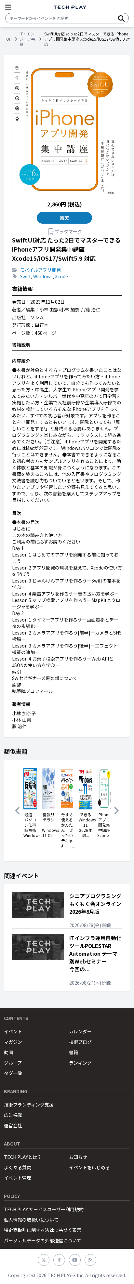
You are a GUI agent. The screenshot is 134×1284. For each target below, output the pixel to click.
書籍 (73, 1052)
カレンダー (80, 1031)
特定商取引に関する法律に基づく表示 (42, 1230)
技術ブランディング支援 (29, 1104)
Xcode (61, 276)
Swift (25, 276)
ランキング (80, 1062)
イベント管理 (17, 1177)
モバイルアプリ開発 (40, 270)
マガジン (13, 1042)
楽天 (64, 218)
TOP (8, 39)
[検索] (121, 18)
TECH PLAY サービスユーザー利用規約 (44, 1209)
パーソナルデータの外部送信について (42, 1240)
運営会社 (13, 1125)
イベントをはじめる (89, 1167)
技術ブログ (80, 1042)
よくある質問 (17, 1167)
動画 (8, 1052)
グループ (13, 1062)
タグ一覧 (13, 1073)
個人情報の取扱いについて (31, 1219)
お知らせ (78, 1157)
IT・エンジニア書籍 (27, 39)
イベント (13, 1031)
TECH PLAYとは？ (23, 1157)
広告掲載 (13, 1115)
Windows (43, 276)
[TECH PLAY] (70, 7)
